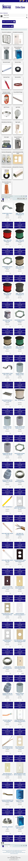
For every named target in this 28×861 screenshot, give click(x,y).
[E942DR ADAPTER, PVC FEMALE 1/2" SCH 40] (20, 420)
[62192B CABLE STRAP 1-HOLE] (7, 207)
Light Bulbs (18, 107)
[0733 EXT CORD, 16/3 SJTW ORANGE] (7, 714)
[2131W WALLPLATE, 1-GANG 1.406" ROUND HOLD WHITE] (20, 500)
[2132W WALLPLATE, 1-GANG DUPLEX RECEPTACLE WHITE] (7, 634)
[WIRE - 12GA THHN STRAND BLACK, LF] (20, 287)
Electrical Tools (6, 77)
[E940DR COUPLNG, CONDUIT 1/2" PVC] (20, 367)
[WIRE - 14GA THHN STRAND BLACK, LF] (20, 207)
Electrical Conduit (6, 62)
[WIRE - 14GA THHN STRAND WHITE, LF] (20, 260)
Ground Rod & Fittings (17, 92)
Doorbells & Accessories (18, 32)
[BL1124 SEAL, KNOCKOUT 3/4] (7, 820)
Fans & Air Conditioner (6, 32)
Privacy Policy (18, 857)
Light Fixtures (6, 107)
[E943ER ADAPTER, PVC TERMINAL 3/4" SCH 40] (7, 687)
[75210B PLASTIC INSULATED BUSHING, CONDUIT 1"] (20, 474)
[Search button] (27, 17)
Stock (7, 227)
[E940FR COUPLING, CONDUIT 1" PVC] (20, 687)
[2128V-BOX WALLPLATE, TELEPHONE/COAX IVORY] (20, 660)
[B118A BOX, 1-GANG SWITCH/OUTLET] (20, 820)
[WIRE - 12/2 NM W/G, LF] (7, 500)
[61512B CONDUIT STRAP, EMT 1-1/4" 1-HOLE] (7, 367)
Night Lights (17, 122)
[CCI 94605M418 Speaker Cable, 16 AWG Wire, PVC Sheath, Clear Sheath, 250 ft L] (7, 740)
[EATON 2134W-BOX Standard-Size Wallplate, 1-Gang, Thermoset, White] (20, 607)
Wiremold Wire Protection (18, 167)
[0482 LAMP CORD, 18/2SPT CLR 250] (7, 527)
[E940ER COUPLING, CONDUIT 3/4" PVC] (7, 420)
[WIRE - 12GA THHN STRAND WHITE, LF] (7, 340)
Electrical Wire (18, 77)
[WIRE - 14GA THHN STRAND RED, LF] (7, 234)
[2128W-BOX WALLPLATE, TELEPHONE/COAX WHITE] (20, 714)
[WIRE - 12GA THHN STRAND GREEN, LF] (20, 340)
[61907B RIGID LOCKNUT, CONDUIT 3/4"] (20, 447)
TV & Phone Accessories (6, 167)
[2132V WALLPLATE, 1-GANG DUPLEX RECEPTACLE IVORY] (7, 607)
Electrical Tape (18, 62)
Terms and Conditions (11, 857)
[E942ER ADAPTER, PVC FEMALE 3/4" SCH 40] (7, 447)
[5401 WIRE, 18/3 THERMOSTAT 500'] (20, 527)
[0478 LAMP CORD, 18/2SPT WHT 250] (7, 554)
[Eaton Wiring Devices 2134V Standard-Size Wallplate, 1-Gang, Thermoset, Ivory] (20, 580)
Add (7, 222)
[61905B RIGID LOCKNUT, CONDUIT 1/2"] (7, 260)
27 (10, 199)
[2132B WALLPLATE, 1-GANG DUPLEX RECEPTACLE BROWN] (20, 554)
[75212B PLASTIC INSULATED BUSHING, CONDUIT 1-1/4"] (7, 660)
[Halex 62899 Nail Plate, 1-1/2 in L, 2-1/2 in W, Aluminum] (7, 394)
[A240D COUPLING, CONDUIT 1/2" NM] (20, 794)
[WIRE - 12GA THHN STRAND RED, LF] (7, 287)
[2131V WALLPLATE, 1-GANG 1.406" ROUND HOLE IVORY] (20, 634)
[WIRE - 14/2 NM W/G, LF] (20, 394)
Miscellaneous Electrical (6, 122)
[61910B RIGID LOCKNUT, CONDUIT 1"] (20, 314)
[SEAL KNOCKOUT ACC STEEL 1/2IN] (7, 314)
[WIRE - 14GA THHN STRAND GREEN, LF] (20, 234)
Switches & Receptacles (6, 152)
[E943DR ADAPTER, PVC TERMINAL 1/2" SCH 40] (7, 474)
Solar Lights (6, 137)
